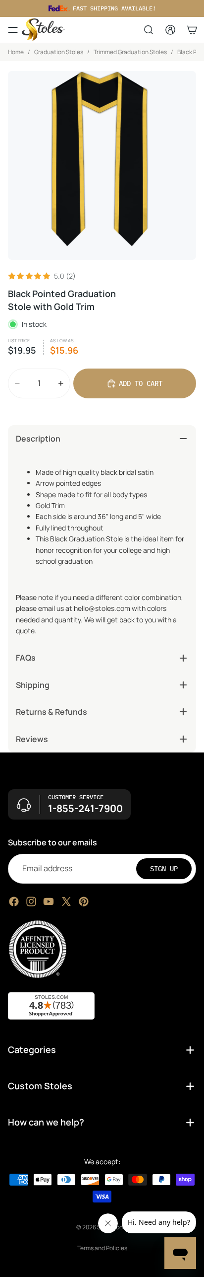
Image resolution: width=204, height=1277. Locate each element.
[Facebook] (14, 901)
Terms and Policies (102, 1248)
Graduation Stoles (58, 52)
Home (16, 52)
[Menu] (13, 30)
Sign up (164, 868)
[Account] (170, 30)
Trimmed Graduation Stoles (130, 52)
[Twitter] (66, 901)
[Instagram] (31, 901)
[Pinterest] (84, 901)
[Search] (148, 30)
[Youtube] (48, 901)
